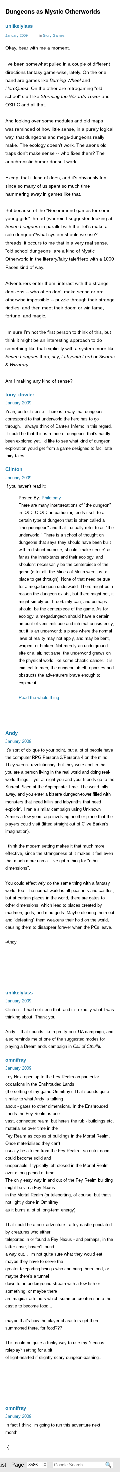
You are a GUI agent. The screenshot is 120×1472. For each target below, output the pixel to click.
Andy (11, 733)
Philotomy (51, 497)
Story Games (54, 35)
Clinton (13, 469)
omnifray (15, 1060)
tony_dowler (19, 394)
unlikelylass (19, 26)
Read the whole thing (39, 697)
